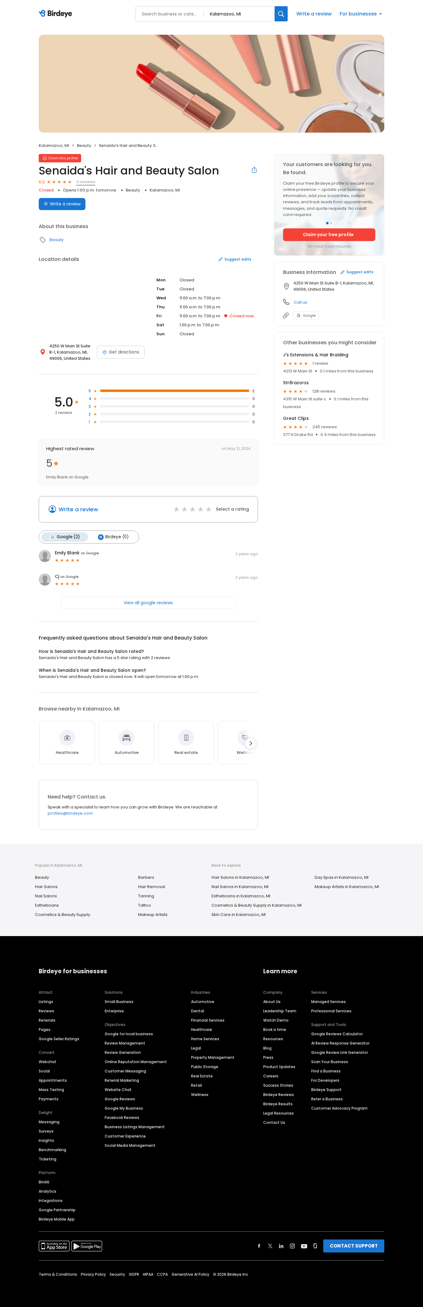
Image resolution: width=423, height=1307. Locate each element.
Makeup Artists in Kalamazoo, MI (347, 887)
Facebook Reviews (122, 1117)
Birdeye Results (278, 1104)
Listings (46, 1001)
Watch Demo (276, 1020)
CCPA (162, 1274)
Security (117, 1274)
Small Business (119, 1001)
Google (309, 315)
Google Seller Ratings (59, 1038)
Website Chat (118, 1089)
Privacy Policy (93, 1274)
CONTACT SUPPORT (354, 1246)
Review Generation (123, 1052)
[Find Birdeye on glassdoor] (315, 1245)
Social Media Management (130, 1145)
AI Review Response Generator (340, 1043)
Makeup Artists (153, 915)
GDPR (134, 1274)
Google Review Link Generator (339, 1052)
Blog (267, 1048)
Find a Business (326, 1071)
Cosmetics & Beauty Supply (62, 915)
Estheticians (47, 905)
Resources (273, 1038)
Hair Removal (151, 887)
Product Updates (279, 1066)
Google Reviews (120, 1099)
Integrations (51, 1200)
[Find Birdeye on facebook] (259, 1245)
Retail (196, 1085)
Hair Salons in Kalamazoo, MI (240, 877)
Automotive (202, 1001)
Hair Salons (46, 887)
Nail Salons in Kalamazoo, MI (240, 887)
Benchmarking (52, 1149)
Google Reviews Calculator (337, 1033)
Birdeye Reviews (278, 1094)
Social (44, 1071)
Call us (300, 302)
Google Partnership (57, 1209)
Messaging (49, 1121)
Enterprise (114, 1011)
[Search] (281, 13)
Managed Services (328, 1001)
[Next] (250, 743)
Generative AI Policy (190, 1274)
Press (268, 1057)
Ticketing (47, 1159)
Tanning (146, 896)
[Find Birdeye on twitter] (270, 1245)
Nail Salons (46, 896)
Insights (46, 1140)
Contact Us (274, 1122)
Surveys (46, 1131)
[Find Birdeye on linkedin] (281, 1245)
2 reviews (85, 182)
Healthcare (201, 1029)
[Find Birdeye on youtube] (304, 1245)
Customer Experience (125, 1136)
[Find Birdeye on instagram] (292, 1245)
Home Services (205, 1038)
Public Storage (204, 1066)
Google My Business (124, 1108)
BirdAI (44, 1182)
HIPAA (148, 1274)
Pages (44, 1029)
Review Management (125, 1043)
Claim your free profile (328, 234)
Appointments (53, 1080)
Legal (196, 1048)
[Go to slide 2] (331, 223)
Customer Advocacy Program (339, 1108)
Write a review (314, 13)
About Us (272, 1001)
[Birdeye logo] (56, 14)
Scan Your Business (329, 1061)
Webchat (47, 1061)
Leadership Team (279, 1011)
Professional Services (331, 1011)
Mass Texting (51, 1089)
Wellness (199, 1094)
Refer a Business (327, 1099)
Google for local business (129, 1033)
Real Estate (202, 1076)
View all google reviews (148, 603)
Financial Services (208, 1020)
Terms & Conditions (58, 1274)
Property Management (212, 1057)
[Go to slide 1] (327, 223)
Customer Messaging (125, 1071)
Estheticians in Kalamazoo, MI (241, 896)
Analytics (47, 1191)
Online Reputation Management (136, 1061)
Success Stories (278, 1085)
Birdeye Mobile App (57, 1219)
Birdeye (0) (117, 537)
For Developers (325, 1080)
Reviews (46, 1011)
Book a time (274, 1029)
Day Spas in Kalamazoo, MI (341, 877)
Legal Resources (278, 1113)
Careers (270, 1076)
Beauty (84, 145)
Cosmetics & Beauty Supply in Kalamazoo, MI (257, 905)
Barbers (146, 877)
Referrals (47, 1020)
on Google (90, 553)
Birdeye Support (326, 1089)
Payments (49, 1099)
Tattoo (144, 905)
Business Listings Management (135, 1126)
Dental (197, 1011)
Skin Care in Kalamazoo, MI (239, 915)
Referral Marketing (122, 1080)
